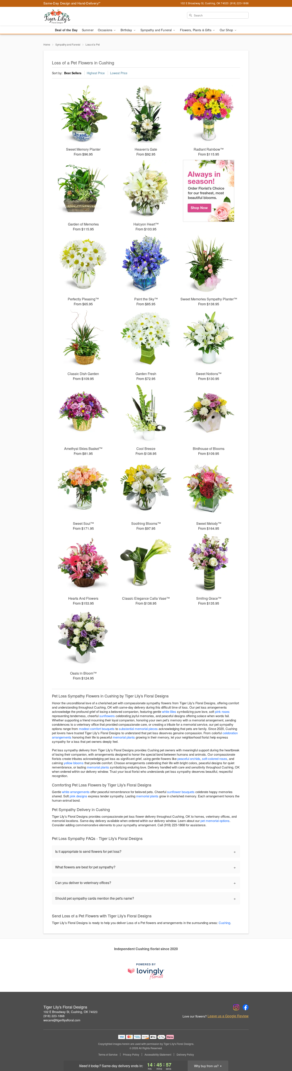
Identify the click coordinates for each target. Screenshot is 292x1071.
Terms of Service (108, 1054)
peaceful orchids (188, 758)
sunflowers (107, 716)
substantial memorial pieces (138, 728)
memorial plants (124, 737)
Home (46, 44)
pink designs (78, 796)
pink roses (222, 711)
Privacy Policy (131, 1054)
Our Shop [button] (227, 30)
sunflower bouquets (181, 791)
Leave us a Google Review (228, 1016)
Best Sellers (72, 73)
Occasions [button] (105, 30)
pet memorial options (215, 820)
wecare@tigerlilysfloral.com (61, 1020)
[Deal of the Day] (208, 191)
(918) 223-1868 (54, 1016)
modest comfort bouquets (97, 728)
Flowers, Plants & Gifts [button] (196, 30)
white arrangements (76, 791)
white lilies (169, 711)
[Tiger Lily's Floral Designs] (74, 16)
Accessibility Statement (158, 1054)
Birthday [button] (127, 30)
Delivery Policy (185, 1054)
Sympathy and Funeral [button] (156, 30)
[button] (281, 1052)
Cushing (224, 922)
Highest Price (96, 73)
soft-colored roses (214, 758)
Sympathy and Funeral (67, 44)
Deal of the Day (66, 30)
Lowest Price (118, 73)
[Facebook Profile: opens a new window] (246, 1007)
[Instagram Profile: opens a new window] (236, 1007)
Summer (88, 30)
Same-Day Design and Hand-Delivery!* (72, 3)
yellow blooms (74, 763)
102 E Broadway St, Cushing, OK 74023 (70, 1012)
